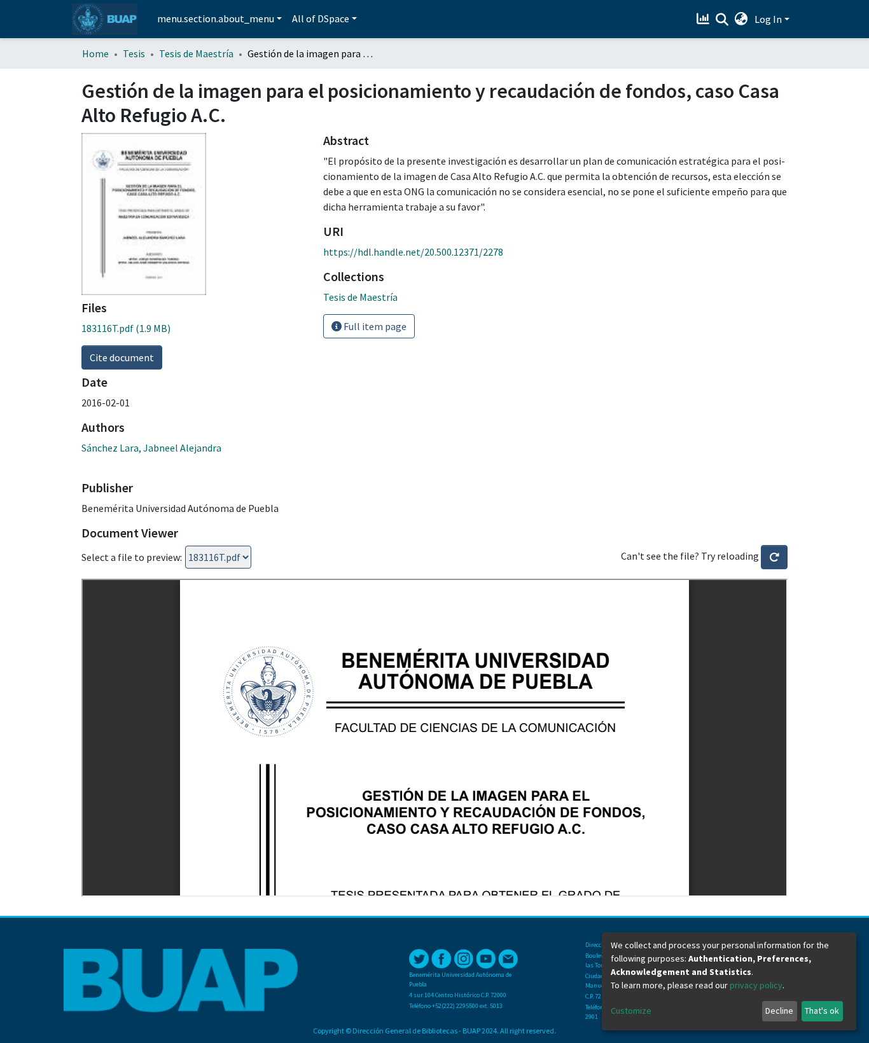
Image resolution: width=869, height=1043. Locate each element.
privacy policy (756, 985)
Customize (631, 1010)
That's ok (822, 1010)
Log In (768, 19)
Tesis (134, 53)
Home (95, 53)
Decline (779, 1010)
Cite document (122, 357)
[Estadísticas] (704, 19)
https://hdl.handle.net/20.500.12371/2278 (413, 251)
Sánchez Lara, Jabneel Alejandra (151, 447)
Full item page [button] (374, 326)
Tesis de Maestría (196, 53)
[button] (741, 19)
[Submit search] (722, 19)
